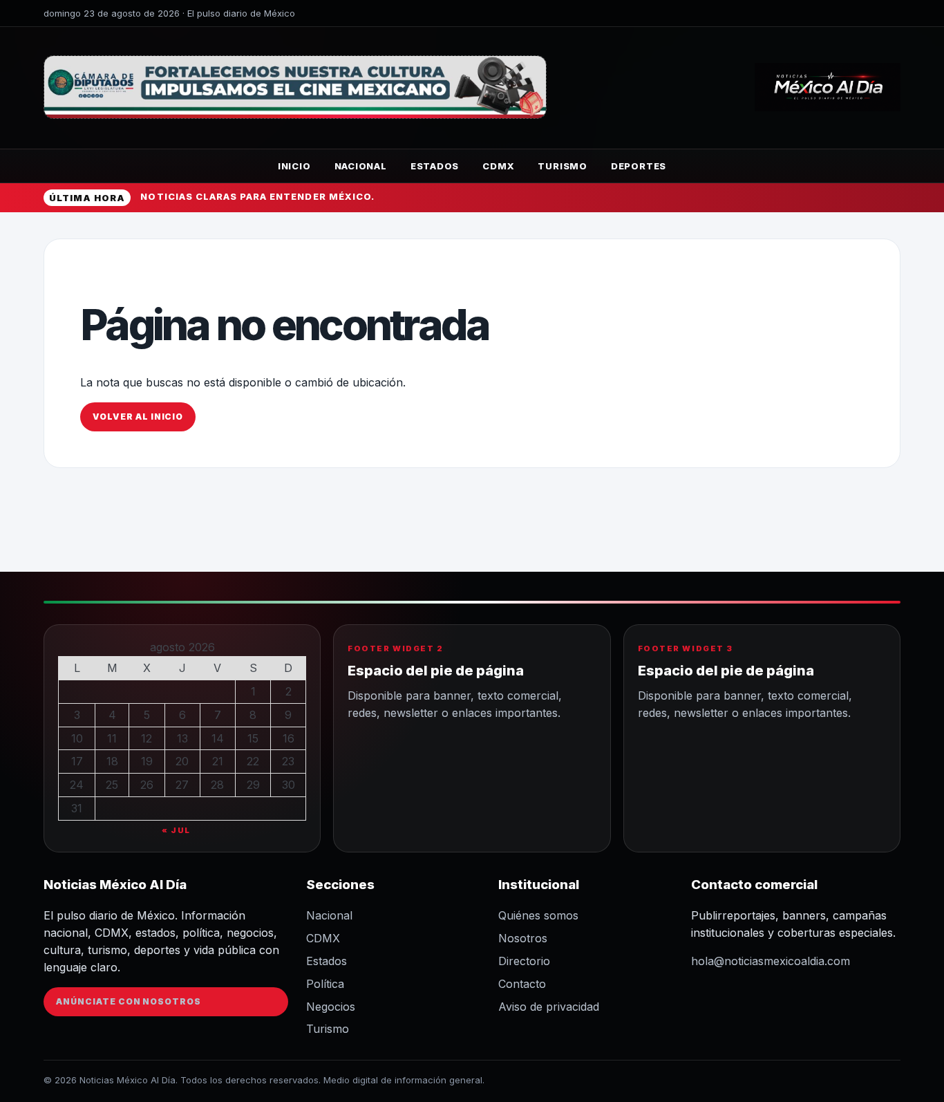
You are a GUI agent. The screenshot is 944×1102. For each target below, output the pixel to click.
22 (253, 761)
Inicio (294, 165)
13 (182, 738)
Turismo (562, 165)
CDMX (498, 165)
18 (112, 761)
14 (217, 738)
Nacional (360, 165)
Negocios (330, 1007)
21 (217, 761)
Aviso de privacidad (548, 1007)
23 (288, 761)
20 (182, 761)
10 (77, 738)
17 (77, 761)
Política (325, 984)
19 (147, 761)
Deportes (638, 165)
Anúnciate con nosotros (128, 1001)
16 (288, 738)
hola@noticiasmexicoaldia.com (770, 961)
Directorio (524, 961)
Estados (434, 165)
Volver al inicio (138, 416)
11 (112, 738)
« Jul (176, 830)
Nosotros (522, 938)
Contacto (522, 984)
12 (146, 738)
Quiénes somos (538, 915)
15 (252, 738)
